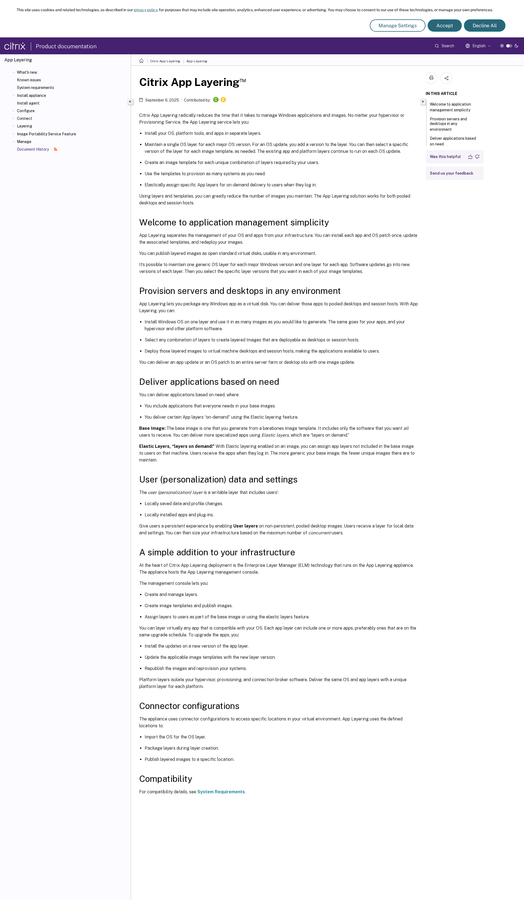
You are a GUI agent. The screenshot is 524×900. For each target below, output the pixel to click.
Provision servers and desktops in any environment (448, 124)
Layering (24, 126)
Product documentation (66, 46)
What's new (27, 72)
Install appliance (31, 95)
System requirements (35, 87)
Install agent (28, 103)
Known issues (29, 80)
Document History (33, 149)
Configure (26, 111)
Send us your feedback (451, 173)
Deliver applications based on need (453, 141)
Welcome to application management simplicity (450, 107)
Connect (24, 118)
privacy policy (145, 10)
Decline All (485, 25)
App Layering (196, 61)
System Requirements (221, 791)
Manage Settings (398, 25)
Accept (444, 25)
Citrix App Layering (165, 61)
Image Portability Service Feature (46, 134)
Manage (24, 141)
